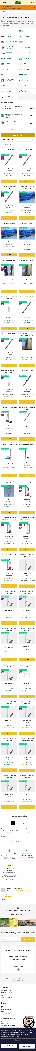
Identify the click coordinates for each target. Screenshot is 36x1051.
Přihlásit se (28, 939)
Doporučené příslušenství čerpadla (16, 21)
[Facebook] (18, 970)
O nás (2, 1008)
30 (23, 823)
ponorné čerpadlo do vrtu (18, 829)
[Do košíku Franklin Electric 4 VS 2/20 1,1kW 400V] (9, 328)
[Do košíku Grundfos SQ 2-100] (27, 402)
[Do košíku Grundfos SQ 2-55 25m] (27, 328)
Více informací (14, 1036)
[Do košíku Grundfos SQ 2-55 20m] (27, 181)
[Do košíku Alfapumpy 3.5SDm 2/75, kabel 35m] (9, 770)
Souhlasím (26, 1046)
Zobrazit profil (17, 914)
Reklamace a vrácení (7, 992)
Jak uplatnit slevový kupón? (9, 1025)
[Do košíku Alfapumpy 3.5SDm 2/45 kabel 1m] (27, 586)
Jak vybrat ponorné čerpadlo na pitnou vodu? (20, 23)
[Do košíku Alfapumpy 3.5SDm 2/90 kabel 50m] (9, 807)
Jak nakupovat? (5, 1027)
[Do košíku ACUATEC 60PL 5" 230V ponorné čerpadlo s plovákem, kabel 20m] (27, 512)
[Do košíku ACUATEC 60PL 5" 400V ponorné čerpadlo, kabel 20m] (27, 549)
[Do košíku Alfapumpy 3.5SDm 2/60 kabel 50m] (9, 659)
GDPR (2, 995)
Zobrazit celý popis (17, 841)
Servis (2, 1011)
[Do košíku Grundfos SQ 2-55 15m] (9, 181)
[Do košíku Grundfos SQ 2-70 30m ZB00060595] (27, 218)
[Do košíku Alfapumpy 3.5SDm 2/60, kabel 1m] (27, 659)
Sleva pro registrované (7, 1021)
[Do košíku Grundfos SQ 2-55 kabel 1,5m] (9, 218)
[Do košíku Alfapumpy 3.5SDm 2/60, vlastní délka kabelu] (27, 696)
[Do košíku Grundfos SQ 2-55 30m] (9, 365)
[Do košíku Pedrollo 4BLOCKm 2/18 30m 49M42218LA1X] (27, 365)
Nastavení (18, 1040)
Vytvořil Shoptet (19, 980)
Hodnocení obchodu (6, 1009)
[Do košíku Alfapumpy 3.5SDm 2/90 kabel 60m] (27, 807)
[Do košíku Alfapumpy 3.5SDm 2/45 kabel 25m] (27, 623)
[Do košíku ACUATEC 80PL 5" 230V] (9, 586)
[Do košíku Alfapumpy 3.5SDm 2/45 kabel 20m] (9, 623)
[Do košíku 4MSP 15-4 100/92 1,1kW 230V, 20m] (9, 512)
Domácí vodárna (6, 25)
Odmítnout (9, 1046)
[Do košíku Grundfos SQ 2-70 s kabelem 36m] (9, 291)
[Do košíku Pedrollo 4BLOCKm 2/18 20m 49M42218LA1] (27, 291)
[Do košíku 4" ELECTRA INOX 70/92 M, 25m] (9, 475)
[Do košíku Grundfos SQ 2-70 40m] (27, 255)
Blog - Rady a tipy (6, 1013)
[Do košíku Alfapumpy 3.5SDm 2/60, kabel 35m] (9, 696)
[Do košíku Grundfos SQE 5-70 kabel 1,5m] (27, 439)
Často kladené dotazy (7, 997)
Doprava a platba (6, 990)
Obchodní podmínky (6, 994)
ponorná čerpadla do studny (9, 834)
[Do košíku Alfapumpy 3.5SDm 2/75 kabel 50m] (27, 733)
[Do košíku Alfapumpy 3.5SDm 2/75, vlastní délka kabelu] (27, 770)
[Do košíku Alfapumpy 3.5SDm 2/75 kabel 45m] (9, 733)
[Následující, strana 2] (18, 823)
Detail (27, 475)
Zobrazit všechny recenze (21, 890)
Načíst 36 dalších (19, 816)
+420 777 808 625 (19, 959)
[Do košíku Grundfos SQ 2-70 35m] (9, 254)
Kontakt (3, 1006)
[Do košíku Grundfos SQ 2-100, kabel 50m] (9, 439)
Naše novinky (4, 1023)
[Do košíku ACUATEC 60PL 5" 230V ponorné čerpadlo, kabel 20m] (9, 549)
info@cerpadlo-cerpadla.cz (19, 956)
